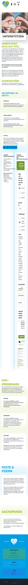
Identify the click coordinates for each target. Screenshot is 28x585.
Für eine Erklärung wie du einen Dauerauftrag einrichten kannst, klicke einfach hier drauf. (13, 125)
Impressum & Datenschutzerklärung (16, 581)
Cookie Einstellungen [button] (19, 580)
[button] (18, 4)
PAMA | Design (20, 583)
